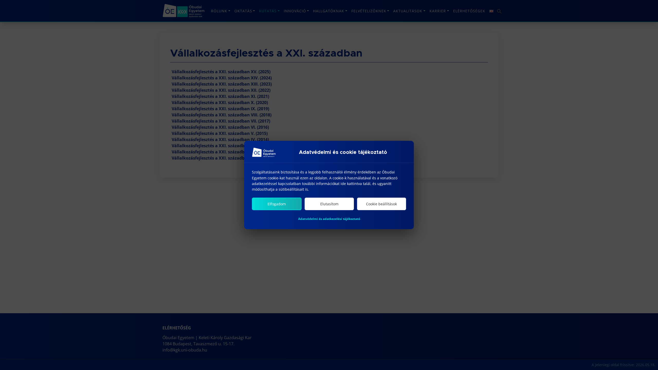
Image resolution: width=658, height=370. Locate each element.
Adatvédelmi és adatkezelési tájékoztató (329, 219)
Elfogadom (277, 203)
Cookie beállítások (381, 203)
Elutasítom (329, 203)
